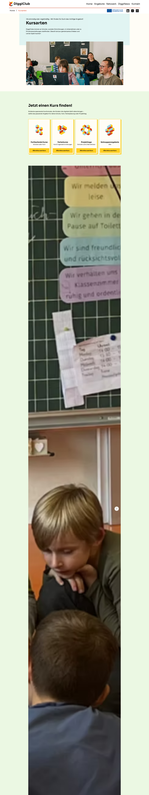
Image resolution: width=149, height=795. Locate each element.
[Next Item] (117, 509)
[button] (99, 4)
